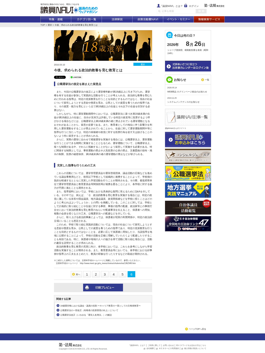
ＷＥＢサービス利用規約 (169, 348)
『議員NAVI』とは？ (171, 6)
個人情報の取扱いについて (195, 348)
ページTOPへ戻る (197, 329)
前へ (78, 274)
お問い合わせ (168, 345)
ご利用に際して (154, 345)
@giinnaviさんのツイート (175, 128)
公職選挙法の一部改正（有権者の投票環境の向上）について (89, 310)
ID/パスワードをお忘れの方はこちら (191, 345)
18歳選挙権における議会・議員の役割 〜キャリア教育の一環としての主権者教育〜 (100, 305)
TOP (42, 25)
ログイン (194, 6)
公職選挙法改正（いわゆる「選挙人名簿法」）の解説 (86, 315)
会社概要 (150, 348)
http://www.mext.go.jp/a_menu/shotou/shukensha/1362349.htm (108, 263)
